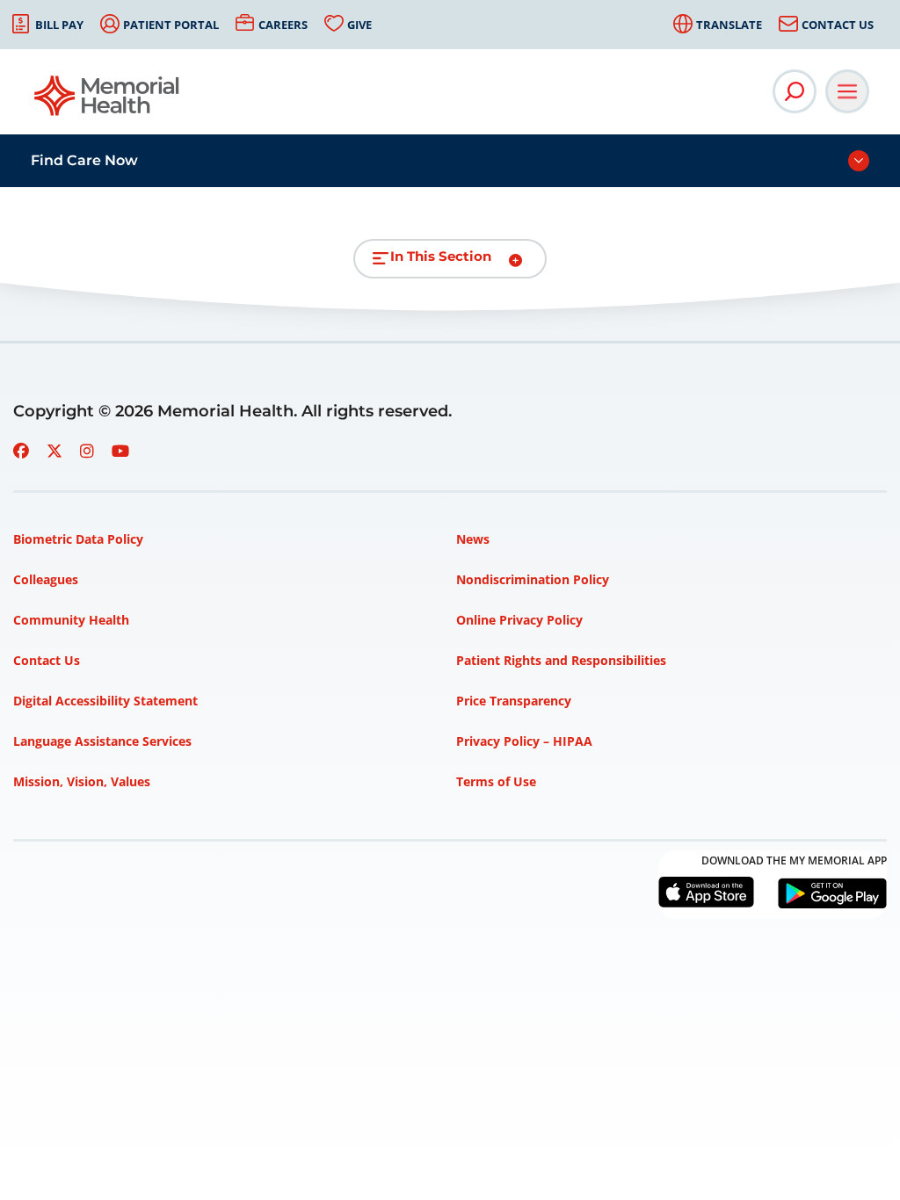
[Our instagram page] (87, 450)
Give (359, 25)
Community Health (71, 619)
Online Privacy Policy (519, 619)
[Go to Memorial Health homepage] (108, 101)
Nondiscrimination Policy (532, 579)
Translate (729, 25)
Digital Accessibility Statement (105, 700)
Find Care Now (84, 160)
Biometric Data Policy (78, 539)
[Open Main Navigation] (847, 91)
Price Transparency (513, 700)
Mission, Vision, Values (81, 781)
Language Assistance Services (102, 741)
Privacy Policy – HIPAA (524, 741)
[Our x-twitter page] (54, 450)
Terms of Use (496, 781)
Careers (283, 25)
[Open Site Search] (795, 91)
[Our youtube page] (120, 450)
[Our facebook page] (21, 450)
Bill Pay (59, 25)
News (473, 539)
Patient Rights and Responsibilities (561, 660)
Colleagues (45, 579)
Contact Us (838, 25)
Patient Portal (171, 25)
